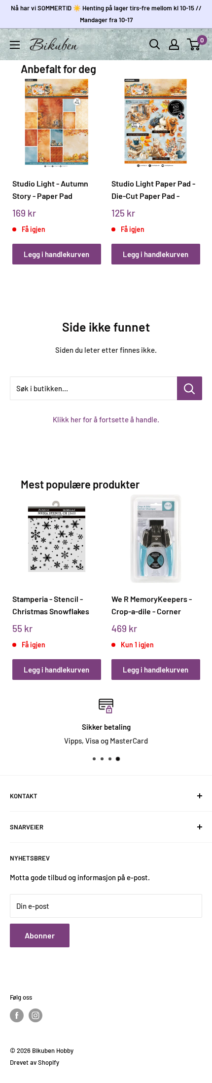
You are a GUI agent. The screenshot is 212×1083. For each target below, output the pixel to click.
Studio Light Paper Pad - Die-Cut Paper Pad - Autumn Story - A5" (153, 190)
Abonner (40, 935)
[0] (194, 44)
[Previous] (23, 162)
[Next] (189, 162)
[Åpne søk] (154, 44)
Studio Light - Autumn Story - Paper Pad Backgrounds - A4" (50, 190)
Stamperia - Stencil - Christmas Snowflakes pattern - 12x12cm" (50, 605)
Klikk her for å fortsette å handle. (106, 419)
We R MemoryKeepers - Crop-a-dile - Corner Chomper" (151, 605)
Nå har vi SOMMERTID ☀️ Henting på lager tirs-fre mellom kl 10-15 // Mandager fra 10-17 (106, 14)
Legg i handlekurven (56, 254)
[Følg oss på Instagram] (35, 1015)
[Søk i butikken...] (189, 388)
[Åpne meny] (15, 45)
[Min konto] (174, 44)
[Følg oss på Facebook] (17, 1015)
